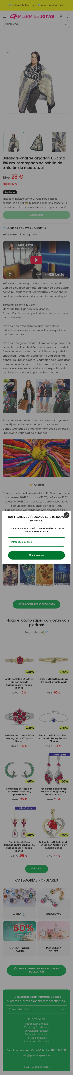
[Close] (66, 515)
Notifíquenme (36, 555)
